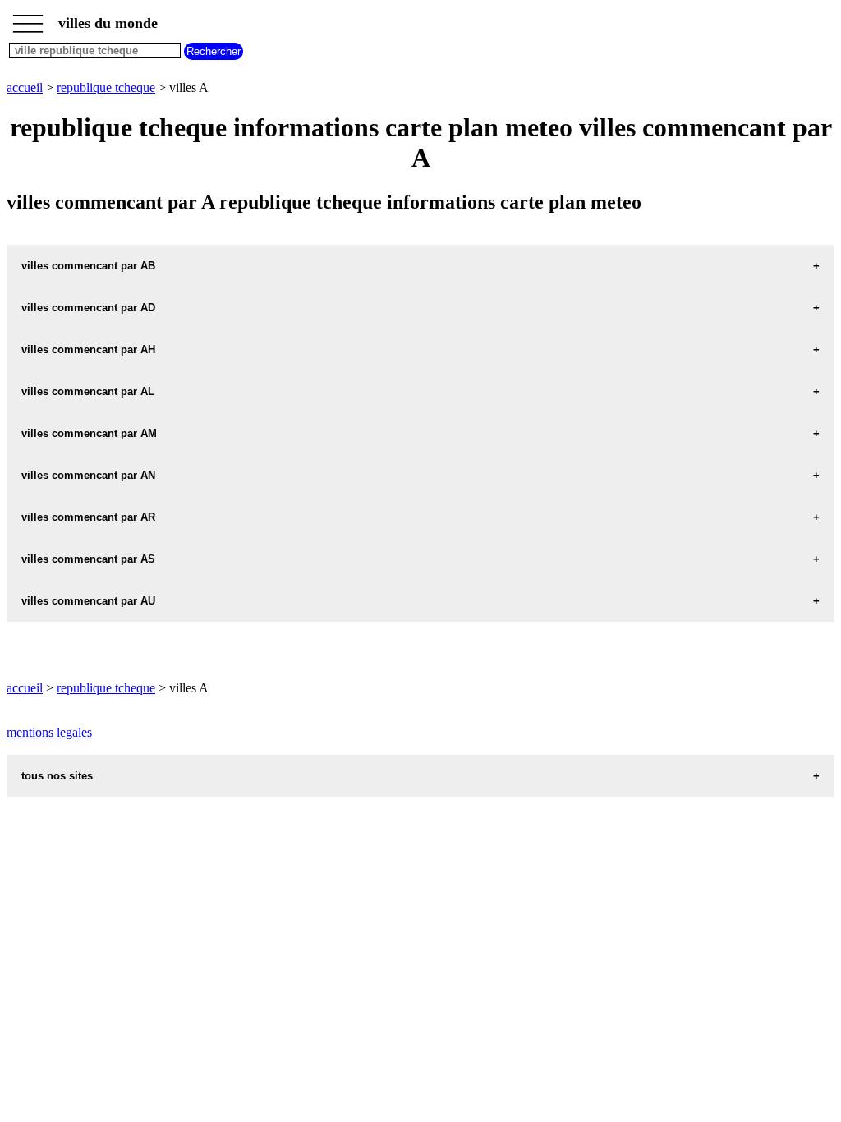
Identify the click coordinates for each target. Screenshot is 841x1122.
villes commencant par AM (89, 433)
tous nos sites (57, 776)
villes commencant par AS (88, 559)
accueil (25, 87)
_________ (28, 18)
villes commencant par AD (88, 307)
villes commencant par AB (88, 266)
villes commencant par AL (87, 391)
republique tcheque (106, 87)
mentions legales (49, 732)
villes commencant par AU (88, 601)
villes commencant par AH (88, 349)
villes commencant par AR (88, 517)
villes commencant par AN (88, 475)
